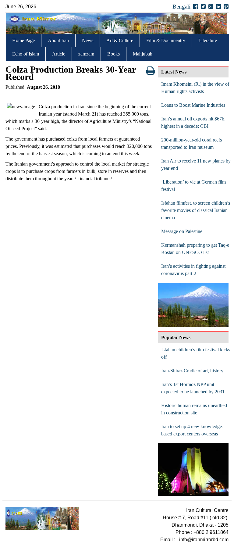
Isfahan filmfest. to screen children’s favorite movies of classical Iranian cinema (195, 210)
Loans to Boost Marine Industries (193, 105)
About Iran (58, 40)
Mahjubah (142, 53)
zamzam (86, 53)
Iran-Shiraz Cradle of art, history (192, 370)
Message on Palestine (181, 231)
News (87, 40)
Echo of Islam (25, 53)
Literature (207, 40)
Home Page (23, 40)
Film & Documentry (165, 40)
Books (113, 53)
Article (58, 53)
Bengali (181, 6)
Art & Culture (119, 40)
